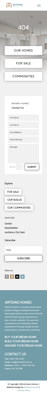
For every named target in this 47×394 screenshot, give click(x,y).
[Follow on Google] (22, 277)
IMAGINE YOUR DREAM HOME (23, 345)
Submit (31, 166)
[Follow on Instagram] (12, 277)
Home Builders (11, 228)
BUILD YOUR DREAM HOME (21, 341)
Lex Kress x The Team (15, 232)
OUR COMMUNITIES (19, 207)
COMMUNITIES (23, 76)
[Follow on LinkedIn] (17, 277)
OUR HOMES (23, 50)
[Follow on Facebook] (7, 277)
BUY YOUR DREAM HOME (20, 337)
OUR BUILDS (14, 199)
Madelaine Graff (31, 387)
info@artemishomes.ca (21, 362)
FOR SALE (23, 63)
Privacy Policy (24, 390)
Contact (8, 223)
